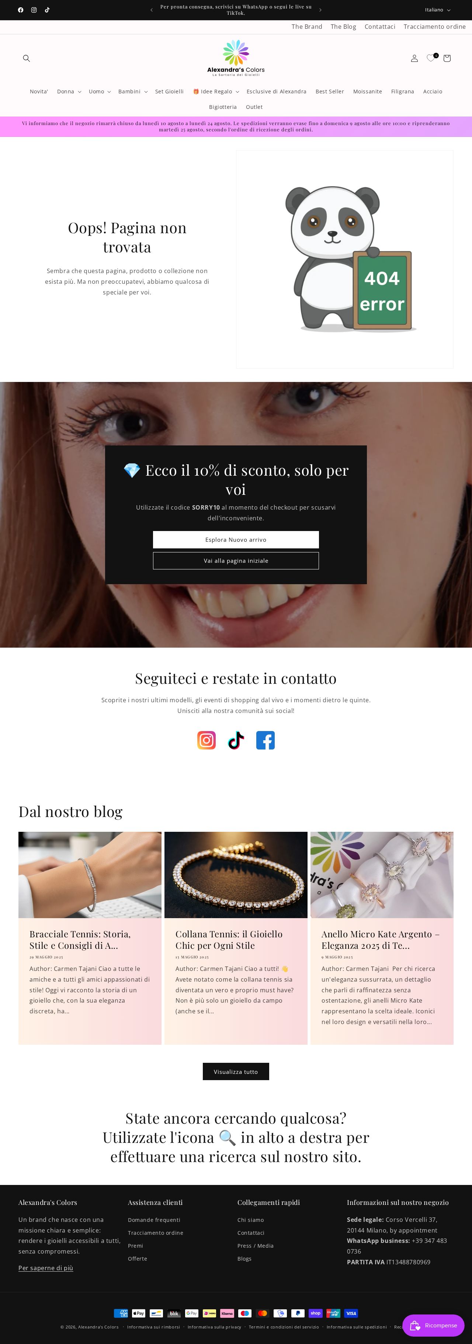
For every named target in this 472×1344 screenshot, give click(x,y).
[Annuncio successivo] (320, 10)
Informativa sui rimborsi (153, 1327)
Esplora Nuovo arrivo (236, 540)
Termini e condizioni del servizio (284, 1327)
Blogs (244, 1258)
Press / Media (255, 1245)
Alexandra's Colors (98, 1327)
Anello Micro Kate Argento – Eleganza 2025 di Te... (381, 939)
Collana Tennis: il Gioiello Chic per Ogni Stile (229, 939)
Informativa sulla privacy (215, 1327)
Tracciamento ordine (435, 27)
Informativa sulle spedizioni (357, 1327)
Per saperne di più (45, 1268)
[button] (26, 58)
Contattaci (380, 27)
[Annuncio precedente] (151, 10)
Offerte (137, 1258)
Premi (135, 1245)
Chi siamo (250, 1219)
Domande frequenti (154, 1219)
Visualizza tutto (236, 1071)
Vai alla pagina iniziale (236, 561)
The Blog (344, 27)
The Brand (307, 27)
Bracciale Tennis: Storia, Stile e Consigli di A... (80, 939)
